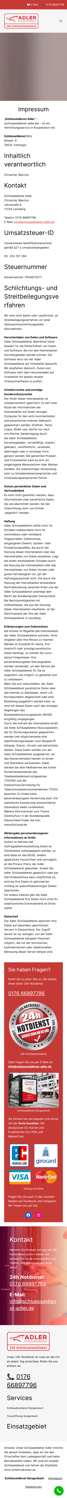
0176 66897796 (26, 993)
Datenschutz (33, 1486)
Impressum (55, 1478)
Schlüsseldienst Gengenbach (24, 1478)
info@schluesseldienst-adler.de (30, 1066)
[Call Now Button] (59, 1490)
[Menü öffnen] (61, 21)
